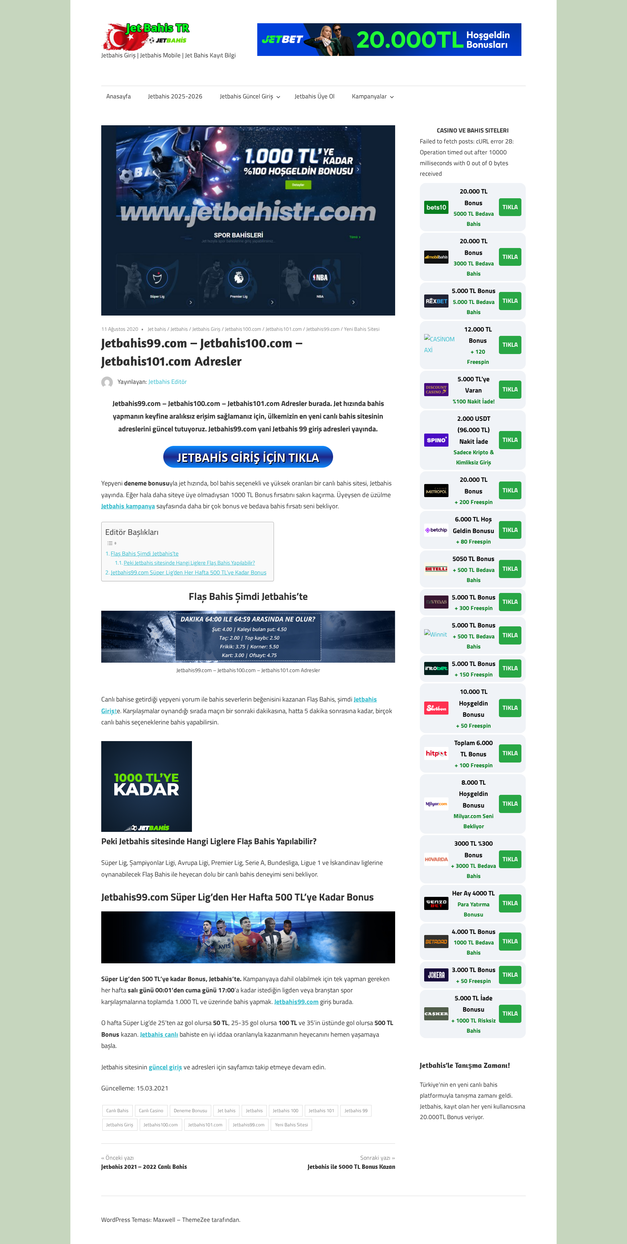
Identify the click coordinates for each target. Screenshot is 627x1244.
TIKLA (510, 207)
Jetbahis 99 (356, 1110)
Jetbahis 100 (285, 1110)
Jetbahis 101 (321, 1110)
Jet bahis (157, 329)
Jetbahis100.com (243, 329)
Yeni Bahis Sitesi (362, 329)
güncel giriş (165, 1067)
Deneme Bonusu (190, 1110)
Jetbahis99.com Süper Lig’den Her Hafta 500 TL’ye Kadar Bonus (188, 572)
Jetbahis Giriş (206, 329)
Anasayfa (118, 96)
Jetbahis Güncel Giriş (246, 96)
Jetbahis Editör (167, 381)
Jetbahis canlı (159, 1034)
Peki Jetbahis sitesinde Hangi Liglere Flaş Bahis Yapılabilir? (189, 562)
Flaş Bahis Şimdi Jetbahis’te (145, 553)
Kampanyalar (369, 96)
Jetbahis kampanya (128, 506)
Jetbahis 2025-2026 (175, 96)
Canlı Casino (151, 1110)
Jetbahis (179, 329)
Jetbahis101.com (284, 329)
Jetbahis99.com (323, 329)
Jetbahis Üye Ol (315, 96)
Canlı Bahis (117, 1110)
